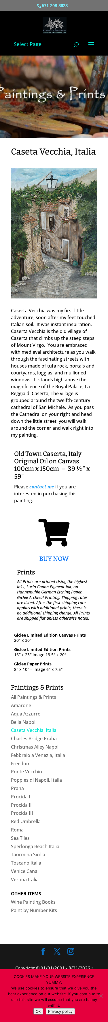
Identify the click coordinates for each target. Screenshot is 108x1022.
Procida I (20, 796)
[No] (101, 996)
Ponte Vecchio (26, 771)
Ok (38, 1011)
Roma (17, 830)
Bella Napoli (24, 722)
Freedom (21, 763)
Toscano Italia (26, 863)
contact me (41, 487)
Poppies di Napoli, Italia (36, 780)
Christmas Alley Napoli (35, 747)
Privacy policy (60, 1011)
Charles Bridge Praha (34, 738)
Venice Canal (25, 871)
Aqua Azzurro (26, 714)
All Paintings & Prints (33, 697)
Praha (17, 788)
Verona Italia (25, 879)
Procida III (22, 813)
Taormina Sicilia (28, 854)
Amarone (21, 705)
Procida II (21, 805)
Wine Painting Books (33, 902)
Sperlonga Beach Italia (35, 846)
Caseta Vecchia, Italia (33, 730)
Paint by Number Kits (34, 910)
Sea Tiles (20, 838)
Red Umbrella (26, 821)
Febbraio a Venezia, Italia (38, 755)
